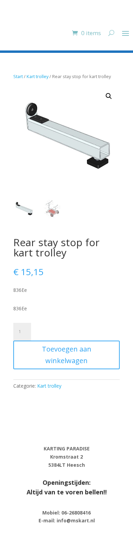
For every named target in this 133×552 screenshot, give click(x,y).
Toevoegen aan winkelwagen (66, 354)
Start (18, 76)
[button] (109, 96)
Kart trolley (37, 76)
